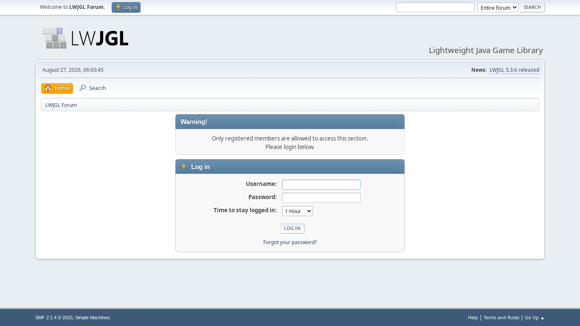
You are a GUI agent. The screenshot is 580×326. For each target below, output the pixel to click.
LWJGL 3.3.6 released (514, 69)
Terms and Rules (501, 317)
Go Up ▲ (535, 317)
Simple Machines (92, 317)
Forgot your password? (290, 242)
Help (473, 317)
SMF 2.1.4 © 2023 (54, 317)
